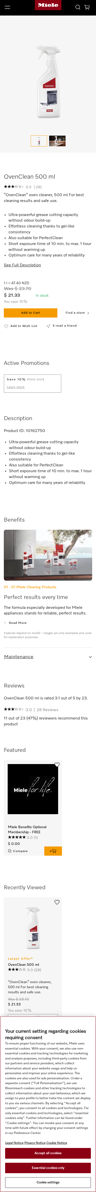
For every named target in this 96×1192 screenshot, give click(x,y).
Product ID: (14, 431)
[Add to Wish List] (57, 764)
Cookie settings (48, 1182)
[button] (16, 7)
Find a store (75, 312)
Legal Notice (14, 1143)
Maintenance (19, 657)
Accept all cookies (48, 1153)
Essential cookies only (48, 1168)
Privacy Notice (35, 1143)
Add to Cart (30, 312)
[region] (48, 1104)
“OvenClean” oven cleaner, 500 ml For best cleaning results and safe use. (30, 987)
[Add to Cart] (53, 851)
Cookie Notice (56, 1143)
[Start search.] (78, 7)
